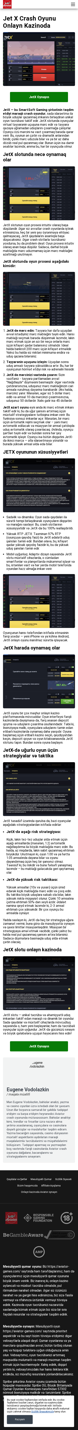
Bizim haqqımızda (27, 1185)
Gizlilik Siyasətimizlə (42, 1411)
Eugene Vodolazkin (28, 1089)
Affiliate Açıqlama (51, 1185)
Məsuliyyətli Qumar (41, 1179)
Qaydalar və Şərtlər (17, 1179)
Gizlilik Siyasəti (63, 1179)
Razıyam (20, 1419)
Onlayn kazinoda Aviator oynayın (39, 1192)
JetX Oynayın (39, 97)
